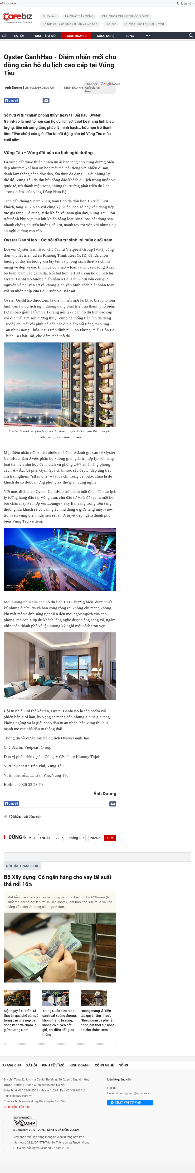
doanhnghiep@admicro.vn (133, 1093)
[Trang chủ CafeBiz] (4, 35)
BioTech (111, 24)
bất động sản (32, 816)
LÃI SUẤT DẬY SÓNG (79, 16)
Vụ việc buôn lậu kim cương (144, 24)
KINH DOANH (76, 36)
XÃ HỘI (19, 36)
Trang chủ (11, 1065)
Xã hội (31, 1065)
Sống (123, 1065)
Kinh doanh (73, 87)
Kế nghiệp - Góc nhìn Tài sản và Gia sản (70, 24)
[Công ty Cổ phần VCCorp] (25, 1121)
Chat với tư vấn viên (128, 1103)
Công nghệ (104, 1065)
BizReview (50, 16)
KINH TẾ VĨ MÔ (45, 36)
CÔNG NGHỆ (105, 36)
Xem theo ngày (37, 838)
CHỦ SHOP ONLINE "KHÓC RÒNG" (125, 16)
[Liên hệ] (46, 100)
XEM (110, 838)
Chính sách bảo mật (16, 1107)
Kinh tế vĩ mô (53, 1065)
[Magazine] (8, 3)
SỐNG (130, 36)
